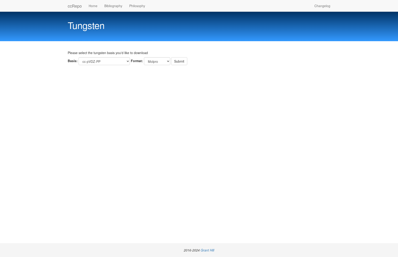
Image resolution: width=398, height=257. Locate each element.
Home (93, 5)
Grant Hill (207, 250)
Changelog (322, 5)
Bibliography (113, 5)
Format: (137, 60)
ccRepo (75, 6)
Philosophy (137, 5)
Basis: (73, 60)
